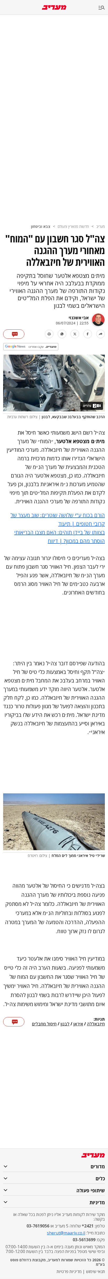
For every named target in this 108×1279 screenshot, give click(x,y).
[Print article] (49, 334)
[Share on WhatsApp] (62, 334)
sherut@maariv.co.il (66, 1233)
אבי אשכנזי (79, 318)
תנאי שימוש (95, 1271)
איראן (78, 1024)
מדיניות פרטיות (69, 1271)
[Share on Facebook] (87, 334)
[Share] (100, 334)
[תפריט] (103, 7)
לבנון (65, 1024)
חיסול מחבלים (44, 1024)
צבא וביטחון (40, 226)
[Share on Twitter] (75, 334)
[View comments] (13, 334)
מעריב (100, 226)
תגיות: (99, 1019)
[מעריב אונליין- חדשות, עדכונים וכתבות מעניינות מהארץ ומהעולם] (54, 7)
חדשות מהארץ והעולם (73, 226)
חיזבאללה (96, 1024)
